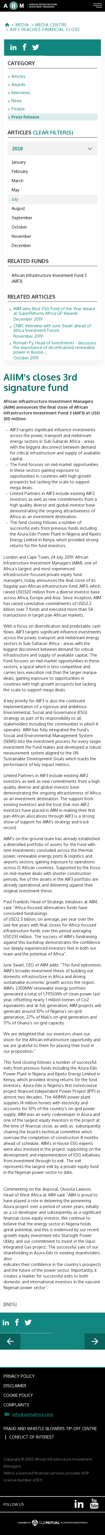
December (21, 245)
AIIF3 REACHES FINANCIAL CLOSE (45, 29)
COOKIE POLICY (18, 1395)
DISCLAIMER (15, 1385)
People (18, 108)
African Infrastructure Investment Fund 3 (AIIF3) (49, 278)
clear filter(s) (53, 132)
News (16, 100)
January (19, 162)
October (19, 226)
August (18, 208)
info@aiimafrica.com (32, 1414)
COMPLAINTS (16, 1404)
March (17, 180)
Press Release (25, 116)
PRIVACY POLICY (19, 1376)
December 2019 (54, 313)
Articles (18, 76)
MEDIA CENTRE (51, 25)
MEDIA (22, 25)
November (21, 236)
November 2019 (52, 331)
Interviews (20, 92)
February (20, 171)
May (16, 189)
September (22, 217)
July (15, 199)
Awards (18, 84)
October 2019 (54, 350)
